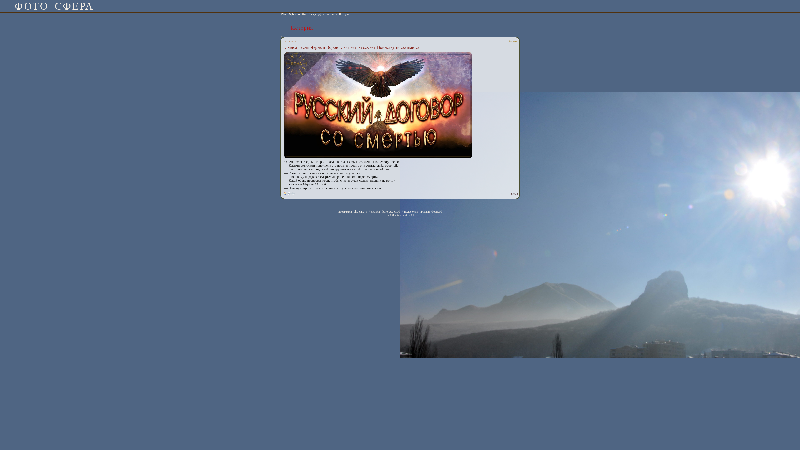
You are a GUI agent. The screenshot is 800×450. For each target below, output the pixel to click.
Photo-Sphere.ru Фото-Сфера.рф (301, 14)
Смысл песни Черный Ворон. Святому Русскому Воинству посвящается (352, 47)
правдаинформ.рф (431, 211)
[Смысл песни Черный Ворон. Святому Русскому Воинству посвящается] (378, 157)
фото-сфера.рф (391, 211)
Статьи (330, 14)
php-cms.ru (360, 211)
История (344, 14)
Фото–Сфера (54, 6)
